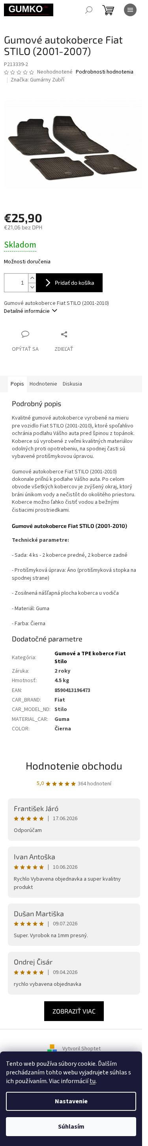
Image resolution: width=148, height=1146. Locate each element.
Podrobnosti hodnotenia (104, 72)
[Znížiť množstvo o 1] (32, 287)
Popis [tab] (17, 384)
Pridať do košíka (74, 282)
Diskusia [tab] (72, 384)
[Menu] (130, 10)
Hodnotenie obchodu (74, 765)
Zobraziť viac (74, 1011)
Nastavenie (71, 1101)
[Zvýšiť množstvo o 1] (32, 278)
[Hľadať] (89, 10)
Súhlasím (71, 1126)
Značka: (37, 80)
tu (93, 1081)
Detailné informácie (27, 311)
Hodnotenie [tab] (43, 384)
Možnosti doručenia (27, 262)
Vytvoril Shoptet (81, 1049)
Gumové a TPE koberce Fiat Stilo (90, 657)
